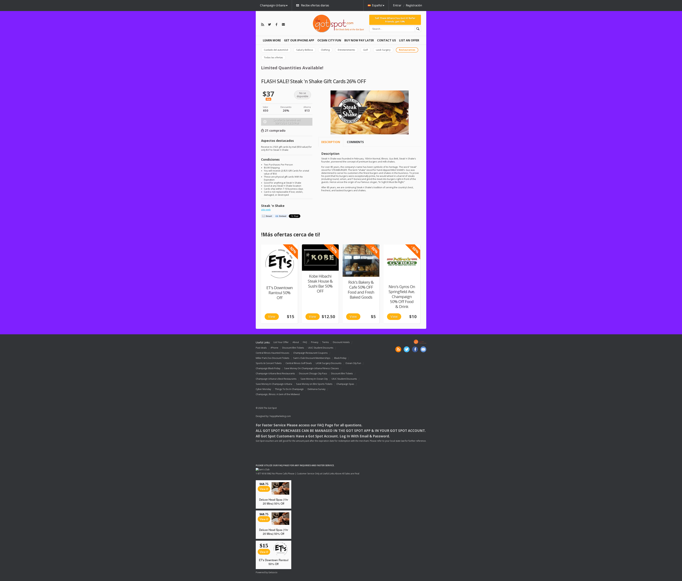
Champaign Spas (345, 383)
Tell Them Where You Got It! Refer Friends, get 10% (395, 20)
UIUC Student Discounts (320, 347)
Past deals (261, 347)
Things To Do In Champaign (289, 389)
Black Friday (340, 358)
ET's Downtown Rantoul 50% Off (279, 292)
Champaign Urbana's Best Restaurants (276, 378)
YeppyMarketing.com (280, 416)
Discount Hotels (341, 342)
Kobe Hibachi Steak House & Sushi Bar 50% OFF (320, 283)
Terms (325, 342)
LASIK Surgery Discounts (329, 363)
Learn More (272, 40)
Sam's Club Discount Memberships (311, 358)
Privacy (314, 342)
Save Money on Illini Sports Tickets (314, 383)
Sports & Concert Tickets (269, 363)
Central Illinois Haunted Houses (272, 352)
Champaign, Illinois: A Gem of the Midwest (278, 394)
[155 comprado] (320, 257)
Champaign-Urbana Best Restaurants (275, 373)
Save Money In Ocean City (314, 378)
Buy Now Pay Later (359, 40)
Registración (414, 5)
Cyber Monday (263, 389)
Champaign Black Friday (268, 368)
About (296, 342)
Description (330, 142)
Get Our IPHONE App (299, 40)
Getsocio (272, 572)
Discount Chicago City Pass (313, 373)
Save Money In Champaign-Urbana (274, 383)
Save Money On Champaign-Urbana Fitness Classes (311, 368)
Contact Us (386, 40)
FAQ (305, 342)
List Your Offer (281, 342)
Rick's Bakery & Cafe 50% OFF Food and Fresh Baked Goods (361, 289)
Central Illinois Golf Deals (299, 363)
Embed (282, 216)
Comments (355, 142)
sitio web (266, 209)
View (271, 316)
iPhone (274, 347)
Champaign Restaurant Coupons (310, 352)
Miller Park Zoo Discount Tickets (272, 358)
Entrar (397, 5)
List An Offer (409, 40)
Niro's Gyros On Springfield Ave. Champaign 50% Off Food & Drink (402, 296)
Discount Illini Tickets (293, 347)
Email (269, 216)
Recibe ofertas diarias (315, 5)
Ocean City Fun (329, 40)
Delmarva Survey (316, 389)
